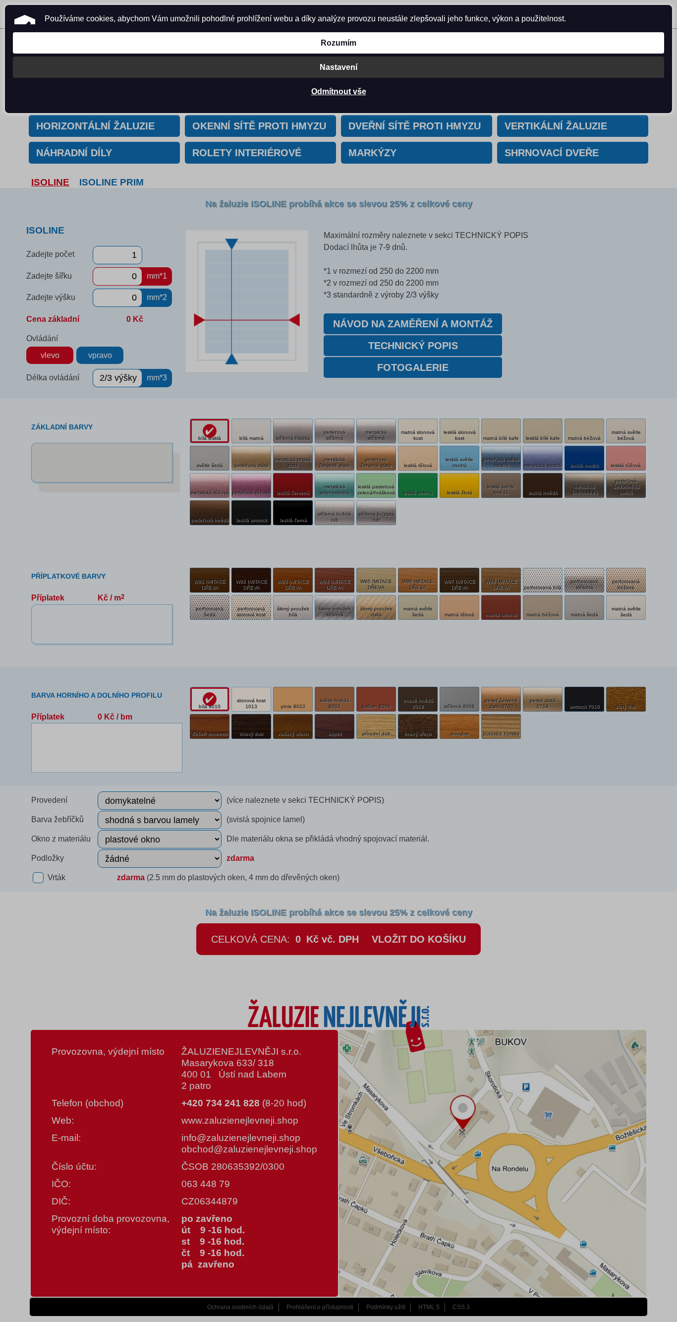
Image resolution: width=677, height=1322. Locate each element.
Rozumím (338, 43)
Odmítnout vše (338, 91)
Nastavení (338, 67)
